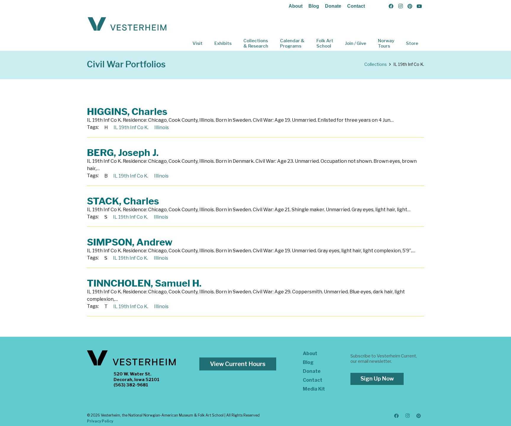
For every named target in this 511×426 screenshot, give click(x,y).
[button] (206, 43)
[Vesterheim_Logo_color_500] (127, 24)
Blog (313, 6)
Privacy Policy (100, 421)
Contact (356, 6)
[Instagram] (400, 6)
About (296, 6)
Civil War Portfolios (126, 64)
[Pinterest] (410, 6)
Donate (333, 6)
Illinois (161, 127)
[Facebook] (391, 6)
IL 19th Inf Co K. (131, 127)
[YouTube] (419, 6)
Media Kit (314, 389)
